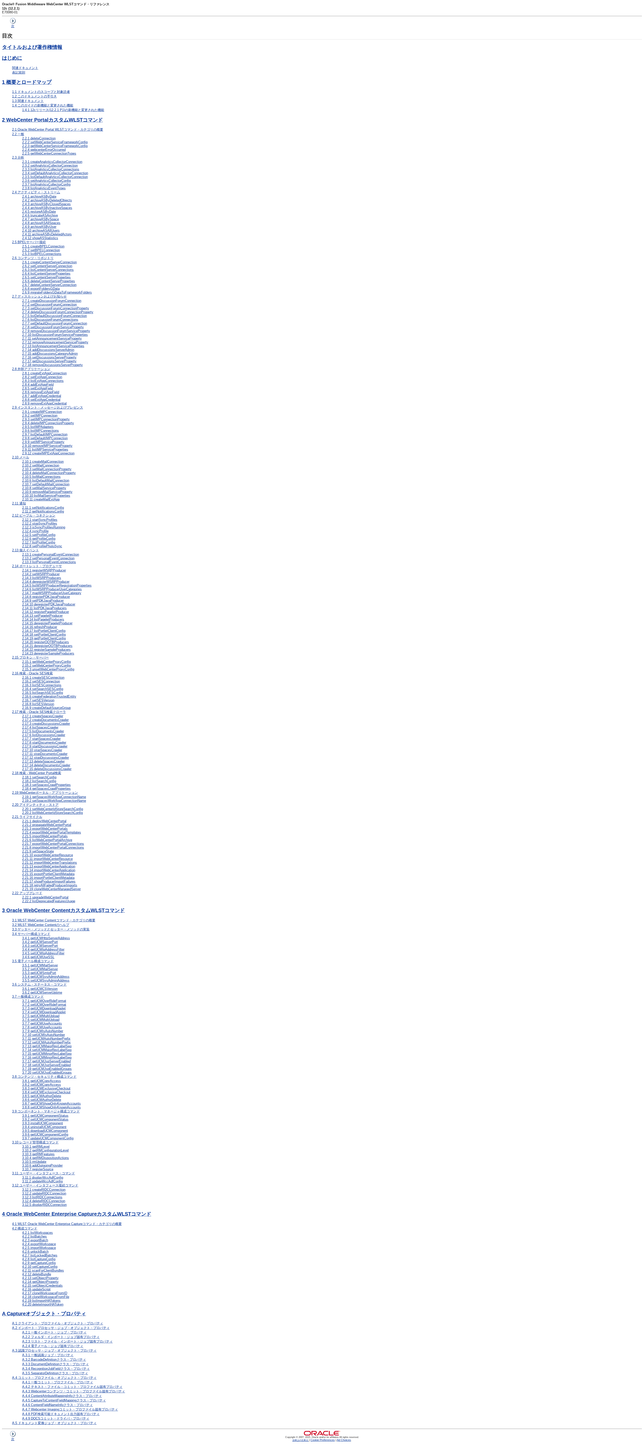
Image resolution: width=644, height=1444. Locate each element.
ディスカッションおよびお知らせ (39, 296)
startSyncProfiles (39, 520)
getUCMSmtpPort (39, 973)
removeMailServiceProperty (47, 492)
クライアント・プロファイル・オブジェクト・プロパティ (57, 1323)
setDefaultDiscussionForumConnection (54, 323)
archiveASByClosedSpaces (46, 204)
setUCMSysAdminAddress (45, 980)
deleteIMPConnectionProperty (48, 423)
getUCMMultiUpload (40, 1016)
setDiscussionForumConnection (49, 304)
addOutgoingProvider (42, 1165)
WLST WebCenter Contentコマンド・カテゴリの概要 (53, 920)
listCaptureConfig (38, 1259)
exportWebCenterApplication (48, 866)
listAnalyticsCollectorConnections (50, 169)
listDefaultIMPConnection (44, 434)
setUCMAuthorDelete (41, 1100)
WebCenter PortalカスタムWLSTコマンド (52, 120)
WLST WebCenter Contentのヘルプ (40, 925)
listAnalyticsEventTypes (44, 188)
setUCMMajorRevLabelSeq (46, 1050)
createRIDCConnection (43, 1190)
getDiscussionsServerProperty (49, 361)
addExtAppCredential (41, 396)
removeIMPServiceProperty (47, 446)
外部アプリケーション (31, 369)
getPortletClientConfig (44, 638)
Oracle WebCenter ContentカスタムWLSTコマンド (63, 910)
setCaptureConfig (39, 1267)
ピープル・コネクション (33, 515)
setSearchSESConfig (42, 689)
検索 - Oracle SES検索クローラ (39, 712)
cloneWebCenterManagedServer (51, 889)
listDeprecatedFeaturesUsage (48, 901)
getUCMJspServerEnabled (46, 1061)
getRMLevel (36, 1146)
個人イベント (25, 550)
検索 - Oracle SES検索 (32, 673)
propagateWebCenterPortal (46, 825)
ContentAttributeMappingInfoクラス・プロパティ (62, 1396)
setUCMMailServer (40, 969)
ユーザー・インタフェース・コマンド (43, 1173)
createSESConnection (43, 677)
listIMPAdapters (38, 427)
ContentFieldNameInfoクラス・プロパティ (57, 1405)
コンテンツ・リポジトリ (33, 258)
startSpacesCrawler (41, 739)
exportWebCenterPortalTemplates (51, 832)
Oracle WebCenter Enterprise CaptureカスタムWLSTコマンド (76, 1214)
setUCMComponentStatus (45, 1119)
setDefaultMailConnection (45, 484)
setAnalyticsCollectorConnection (50, 165)
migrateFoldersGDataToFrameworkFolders (57, 292)
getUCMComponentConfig (45, 1134)
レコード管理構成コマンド (35, 1142)
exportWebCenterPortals (45, 829)
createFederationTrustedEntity (49, 696)
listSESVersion (38, 704)
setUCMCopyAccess (41, 1085)
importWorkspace (39, 1248)
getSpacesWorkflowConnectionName (54, 797)
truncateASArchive (40, 215)
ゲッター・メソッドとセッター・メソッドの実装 (51, 929)
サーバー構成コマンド (31, 934)
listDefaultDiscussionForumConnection (54, 316)
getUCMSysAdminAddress (45, 977)
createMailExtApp (41, 499)
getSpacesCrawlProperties (46, 788)
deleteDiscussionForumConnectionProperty (57, 312)
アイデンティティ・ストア (35, 805)
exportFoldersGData (41, 289)
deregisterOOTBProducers (47, 646)
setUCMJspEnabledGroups (47, 1072)
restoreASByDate (39, 211)
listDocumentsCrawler (43, 731)
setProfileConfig (38, 535)
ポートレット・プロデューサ (37, 566)
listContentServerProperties (46, 273)
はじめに (12, 58)
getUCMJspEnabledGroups (47, 1069)
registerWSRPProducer (44, 570)
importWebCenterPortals (45, 836)
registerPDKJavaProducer (46, 597)
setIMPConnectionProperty (46, 419)
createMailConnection (43, 461)
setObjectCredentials (42, 1285)
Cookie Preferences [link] (322, 1439)
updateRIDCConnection (44, 1193)
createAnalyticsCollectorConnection (52, 162)
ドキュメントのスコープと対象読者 (41, 92)
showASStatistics (40, 238)
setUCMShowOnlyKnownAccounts (51, 1107)
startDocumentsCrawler (44, 742)
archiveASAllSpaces (41, 223)
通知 (19, 503)
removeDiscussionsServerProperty (52, 365)
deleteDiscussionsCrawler (46, 769)
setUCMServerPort (40, 946)
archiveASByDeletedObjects (47, 200)
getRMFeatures (38, 1154)
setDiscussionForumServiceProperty (53, 327)
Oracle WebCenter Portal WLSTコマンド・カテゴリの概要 (57, 129)
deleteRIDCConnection (43, 1201)
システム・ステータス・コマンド (39, 984)
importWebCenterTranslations (49, 862)
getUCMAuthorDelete (41, 1096)
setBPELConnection (41, 250)
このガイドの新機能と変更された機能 (42, 105)
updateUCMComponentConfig (47, 1138)
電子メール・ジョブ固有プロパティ (52, 1346)
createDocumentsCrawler (45, 720)
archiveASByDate (39, 196)
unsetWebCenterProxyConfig (48, 669)
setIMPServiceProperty (43, 442)
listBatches (34, 1236)
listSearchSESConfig (42, 693)
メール (20, 457)
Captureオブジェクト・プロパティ (44, 1313)
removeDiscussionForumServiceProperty (56, 331)
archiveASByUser (39, 227)
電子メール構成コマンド (33, 961)
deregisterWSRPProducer (45, 582)
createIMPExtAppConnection (48, 453)
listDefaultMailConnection (45, 480)
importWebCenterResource (47, 859)
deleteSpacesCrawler (43, 761)
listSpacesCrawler (40, 727)
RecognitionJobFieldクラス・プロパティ (56, 1368)
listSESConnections (41, 685)
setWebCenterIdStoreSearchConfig (52, 809)
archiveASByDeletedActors (47, 234)
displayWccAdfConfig (42, 1177)
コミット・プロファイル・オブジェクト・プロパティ (54, 1378)
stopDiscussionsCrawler (45, 758)
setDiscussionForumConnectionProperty (55, 308)
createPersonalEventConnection (50, 554)
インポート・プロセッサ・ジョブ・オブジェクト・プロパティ (61, 1328)
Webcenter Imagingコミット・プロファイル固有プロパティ (70, 1409)
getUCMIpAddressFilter (43, 949)
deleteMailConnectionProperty (49, 473)
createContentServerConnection (49, 262)
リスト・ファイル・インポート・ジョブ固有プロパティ (67, 1341)
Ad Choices (344, 1439)
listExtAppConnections (43, 381)
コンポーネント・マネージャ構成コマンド (46, 1111)
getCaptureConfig (39, 1263)
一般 (18, 134)
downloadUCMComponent (45, 1131)
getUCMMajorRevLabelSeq (46, 1046)
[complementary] (322, 1439)
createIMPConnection (42, 412)
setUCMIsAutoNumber (43, 1035)
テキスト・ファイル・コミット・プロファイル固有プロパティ (72, 1387)
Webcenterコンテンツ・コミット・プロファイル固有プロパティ (73, 1391)
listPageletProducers (43, 619)
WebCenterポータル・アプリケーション (45, 793)
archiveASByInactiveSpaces (47, 208)
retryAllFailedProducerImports (49, 885)
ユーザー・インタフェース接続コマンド (45, 1185)
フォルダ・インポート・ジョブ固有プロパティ (61, 1337)
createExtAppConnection (44, 373)
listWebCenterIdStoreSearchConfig (52, 813)
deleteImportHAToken (42, 1304)
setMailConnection (40, 465)
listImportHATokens (41, 1301)
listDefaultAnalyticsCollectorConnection (55, 177)
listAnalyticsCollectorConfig (46, 184)
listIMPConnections (40, 430)
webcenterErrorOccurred (44, 150)
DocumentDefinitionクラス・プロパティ (55, 1364)
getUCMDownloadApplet (44, 1008)
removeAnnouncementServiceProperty (55, 342)
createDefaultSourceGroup (46, 708)
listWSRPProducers (41, 578)
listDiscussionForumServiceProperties (55, 335)
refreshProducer (39, 627)
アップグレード (27, 893)
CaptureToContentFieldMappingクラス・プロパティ (64, 1400)
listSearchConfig (39, 781)
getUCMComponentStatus (45, 1115)
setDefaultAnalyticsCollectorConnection (55, 173)
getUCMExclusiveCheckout (46, 1088)
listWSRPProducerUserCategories (52, 589)
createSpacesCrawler (42, 716)
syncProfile (35, 531)
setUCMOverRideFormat (44, 1004)
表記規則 (18, 72)
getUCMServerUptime (42, 992)
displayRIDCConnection (44, 1205)
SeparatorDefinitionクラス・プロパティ (55, 1373)
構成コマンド (24, 1228)
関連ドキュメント (25, 68)
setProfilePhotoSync (42, 546)
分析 (18, 157)
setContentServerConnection (47, 266)
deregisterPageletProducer (47, 623)
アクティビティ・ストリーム (36, 192)
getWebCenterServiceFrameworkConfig (55, 146)
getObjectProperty (40, 1282)
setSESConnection (41, 681)
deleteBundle (36, 1274)
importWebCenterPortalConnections (53, 847)
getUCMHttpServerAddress (46, 938)
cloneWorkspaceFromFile (45, 1297)
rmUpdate (34, 1162)
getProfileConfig (38, 538)
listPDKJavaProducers (44, 608)
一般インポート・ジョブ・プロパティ (54, 1332)
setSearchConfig (39, 777)
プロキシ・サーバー (30, 657)
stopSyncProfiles (39, 523)
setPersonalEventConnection (48, 558)
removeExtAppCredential (44, 403)
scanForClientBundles (43, 1270)
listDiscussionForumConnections (50, 319)
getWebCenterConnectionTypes (49, 153)
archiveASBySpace (40, 219)
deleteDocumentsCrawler (46, 765)
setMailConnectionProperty (46, 469)
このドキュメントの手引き (34, 96)
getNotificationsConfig (43, 511)
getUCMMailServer (40, 965)
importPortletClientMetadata (48, 878)
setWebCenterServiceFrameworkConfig (55, 142)
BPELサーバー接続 (29, 242)
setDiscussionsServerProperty (49, 357)
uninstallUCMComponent (44, 1127)
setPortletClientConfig (44, 634)
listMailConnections (41, 477)
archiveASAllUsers (41, 230)
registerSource (37, 1169)
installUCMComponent (42, 1123)
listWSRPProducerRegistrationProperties (57, 585)
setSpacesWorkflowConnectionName (54, 801)
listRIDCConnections (42, 1197)
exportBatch (35, 1240)
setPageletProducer (42, 616)
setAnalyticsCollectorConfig (46, 181)
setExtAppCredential (41, 400)
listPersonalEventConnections (49, 562)
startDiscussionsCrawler (44, 746)
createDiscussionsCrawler (46, 724)
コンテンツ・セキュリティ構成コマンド (44, 1076)
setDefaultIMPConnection (45, 438)
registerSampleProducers (46, 650)
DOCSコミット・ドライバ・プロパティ (55, 1418)
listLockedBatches (39, 1255)
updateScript (36, 1289)
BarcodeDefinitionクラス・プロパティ (54, 1359)
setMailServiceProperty (44, 488)
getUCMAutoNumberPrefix (46, 1038)
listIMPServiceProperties (45, 449)
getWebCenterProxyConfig (46, 662)
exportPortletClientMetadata (48, 874)
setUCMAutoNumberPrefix (46, 1042)
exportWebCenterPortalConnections (53, 844)
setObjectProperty (40, 1278)
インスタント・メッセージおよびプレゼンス (47, 407)
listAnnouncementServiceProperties (53, 346)
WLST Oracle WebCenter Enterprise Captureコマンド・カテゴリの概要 (67, 1224)
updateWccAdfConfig (42, 1181)
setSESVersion (38, 700)
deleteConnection (39, 138)
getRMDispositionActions (45, 1158)
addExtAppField (38, 384)
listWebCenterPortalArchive (47, 840)
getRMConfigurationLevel (45, 1150)
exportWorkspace (39, 1244)
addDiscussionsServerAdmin (48, 350)
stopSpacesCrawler (42, 750)
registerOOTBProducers (45, 642)
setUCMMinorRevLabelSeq (46, 1057)
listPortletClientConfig (43, 631)
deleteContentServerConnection (49, 285)
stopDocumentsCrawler (44, 754)
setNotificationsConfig (43, 508)
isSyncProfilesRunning (43, 527)
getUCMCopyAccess (41, 1081)
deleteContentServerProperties (48, 281)
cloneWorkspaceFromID (44, 1293)
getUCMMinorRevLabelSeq (46, 1054)
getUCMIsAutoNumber (42, 1031)
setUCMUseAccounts (42, 1027)
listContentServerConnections (48, 270)
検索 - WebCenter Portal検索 (36, 773)
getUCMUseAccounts (42, 1023)
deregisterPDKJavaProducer (48, 604)
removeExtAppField (40, 392)
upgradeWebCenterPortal (45, 897)
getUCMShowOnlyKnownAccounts (51, 1103)
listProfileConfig (38, 542)
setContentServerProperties (46, 277)
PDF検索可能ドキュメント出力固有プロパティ (61, 1414)
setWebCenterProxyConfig (46, 665)
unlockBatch (35, 1251)
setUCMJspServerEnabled (46, 1065)
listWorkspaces (37, 1233)
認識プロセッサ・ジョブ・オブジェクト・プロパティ (54, 1350)
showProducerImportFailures (48, 881)
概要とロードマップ (27, 82)
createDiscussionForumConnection (51, 301)
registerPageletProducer (45, 612)
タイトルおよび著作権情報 (32, 47)
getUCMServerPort (40, 942)
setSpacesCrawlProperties (46, 785)
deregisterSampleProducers (48, 653)
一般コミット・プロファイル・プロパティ (57, 1382)
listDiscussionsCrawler (43, 735)
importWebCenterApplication (48, 870)
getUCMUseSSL (38, 957)
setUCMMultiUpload (40, 1020)
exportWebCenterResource (47, 855)
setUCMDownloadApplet (44, 1012)
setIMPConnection (39, 415)
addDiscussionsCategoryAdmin (50, 353)
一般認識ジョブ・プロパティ (47, 1355)
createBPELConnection (43, 246)
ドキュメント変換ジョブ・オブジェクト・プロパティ (54, 1423)
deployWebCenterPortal (44, 821)
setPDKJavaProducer (43, 600)
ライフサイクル (27, 817)
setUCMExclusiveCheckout (46, 1092)
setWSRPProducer (41, 574)
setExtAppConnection (42, 377)
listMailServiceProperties (46, 495)
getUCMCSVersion (40, 989)
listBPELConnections (41, 254)
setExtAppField (37, 388)
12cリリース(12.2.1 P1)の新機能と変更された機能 (63, 110)
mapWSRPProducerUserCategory (51, 593)
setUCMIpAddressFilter (43, 953)
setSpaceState (38, 851)
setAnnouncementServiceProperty (52, 338)
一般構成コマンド (28, 996)
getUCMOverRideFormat (44, 1001)
